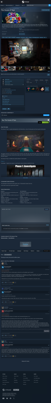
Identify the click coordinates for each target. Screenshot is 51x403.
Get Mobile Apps (37, 378)
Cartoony (30, 37)
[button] (2, 5)
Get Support (36, 380)
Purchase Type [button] (11, 250)
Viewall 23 (47, 89)
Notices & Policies (26, 380)
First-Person (23, 37)
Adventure (41, 37)
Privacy (24, 376)
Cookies (24, 382)
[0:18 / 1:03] (25, 52)
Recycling (16, 382)
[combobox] (37, 5)
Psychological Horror (36, 37)
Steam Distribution (5, 382)
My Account (36, 382)
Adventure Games (8, 8)
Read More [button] (46, 331)
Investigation (13, 37)
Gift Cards (4, 384)
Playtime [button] (32, 250)
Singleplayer (18, 37)
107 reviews (11, 289)
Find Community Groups (6, 104)
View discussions (5, 102)
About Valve (16, 376)
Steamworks (4, 380)
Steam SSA (4, 378)
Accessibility (25, 378)
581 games (6, 289)
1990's (27, 37)
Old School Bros (22, 33)
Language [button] (19, 250)
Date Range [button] (26, 250)
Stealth (9, 37)
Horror (3, 37)
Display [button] (38, 250)
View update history (5, 99)
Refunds (24, 384)
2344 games (6, 308)
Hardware (15, 380)
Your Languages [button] (7, 254)
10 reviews (6, 264)
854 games (6, 342)
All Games (3, 8)
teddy (5, 341)
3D (44, 37)
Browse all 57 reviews (25, 361)
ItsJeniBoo (6, 307)
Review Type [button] (4, 250)
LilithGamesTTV (7, 288)
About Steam (4, 376)
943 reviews (11, 342)
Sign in (2, 74)
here (22, 228)
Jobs (15, 378)
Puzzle (6, 37)
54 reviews (11, 308)
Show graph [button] (46, 250)
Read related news (5, 101)
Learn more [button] (46, 115)
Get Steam (36, 376)
